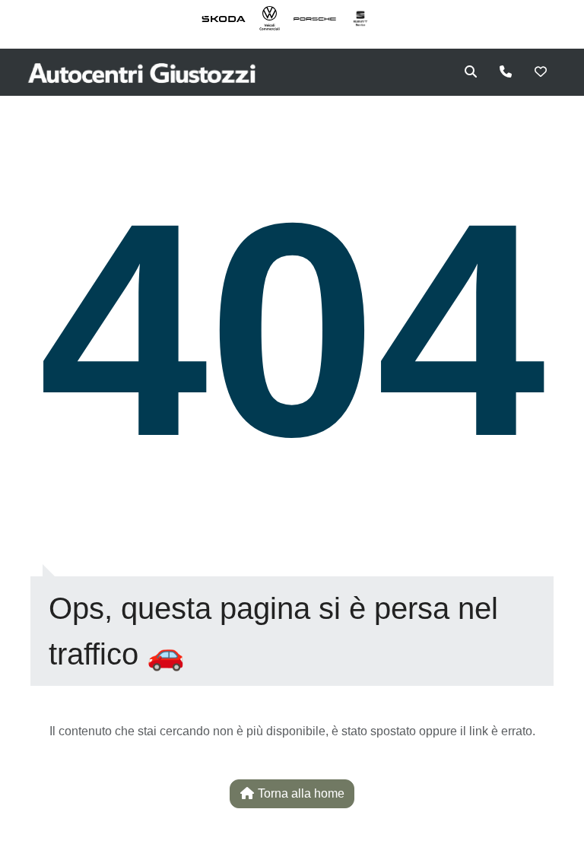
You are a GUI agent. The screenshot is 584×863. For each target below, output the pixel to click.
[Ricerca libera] (471, 72)
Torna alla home (299, 793)
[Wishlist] (541, 72)
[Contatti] (506, 72)
